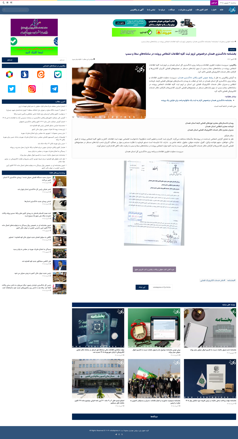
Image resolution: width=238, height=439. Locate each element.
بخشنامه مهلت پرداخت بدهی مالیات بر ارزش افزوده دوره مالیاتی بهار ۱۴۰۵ (211, 400)
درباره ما (162, 9)
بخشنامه (215, 41)
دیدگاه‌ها (154, 416)
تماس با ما (151, 9)
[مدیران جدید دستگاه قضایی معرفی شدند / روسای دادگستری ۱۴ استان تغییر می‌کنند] (59, 181)
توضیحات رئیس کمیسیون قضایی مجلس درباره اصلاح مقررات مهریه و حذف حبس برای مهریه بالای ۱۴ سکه (34, 138)
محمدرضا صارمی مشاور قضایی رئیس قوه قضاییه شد (47, 125)
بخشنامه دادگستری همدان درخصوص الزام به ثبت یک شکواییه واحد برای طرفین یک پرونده (196, 100)
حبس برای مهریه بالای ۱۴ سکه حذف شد (51, 143)
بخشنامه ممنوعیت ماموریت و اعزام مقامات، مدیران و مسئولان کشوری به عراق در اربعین (155, 401)
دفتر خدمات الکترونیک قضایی (212, 280)
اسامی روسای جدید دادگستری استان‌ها (38, 201)
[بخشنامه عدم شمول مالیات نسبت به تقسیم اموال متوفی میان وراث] (210, 328)
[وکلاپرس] (232, 10)
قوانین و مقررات (186, 9)
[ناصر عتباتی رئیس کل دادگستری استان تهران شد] (59, 193)
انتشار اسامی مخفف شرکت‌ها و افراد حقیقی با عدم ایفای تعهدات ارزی (42, 106)
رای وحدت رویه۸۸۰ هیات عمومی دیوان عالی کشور (48, 129)
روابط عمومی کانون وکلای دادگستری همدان (195, 77)
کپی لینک (142, 287)
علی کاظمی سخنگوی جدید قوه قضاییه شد (36, 261)
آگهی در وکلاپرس (137, 9)
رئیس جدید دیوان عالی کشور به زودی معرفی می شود (33, 273)
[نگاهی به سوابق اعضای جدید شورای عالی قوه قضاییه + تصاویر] (59, 241)
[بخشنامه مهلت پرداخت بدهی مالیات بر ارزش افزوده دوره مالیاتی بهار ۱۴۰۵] (210, 378)
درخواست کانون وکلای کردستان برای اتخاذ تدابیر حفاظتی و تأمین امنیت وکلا (39, 114)
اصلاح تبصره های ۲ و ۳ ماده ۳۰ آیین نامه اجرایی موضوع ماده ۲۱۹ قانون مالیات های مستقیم (99, 401)
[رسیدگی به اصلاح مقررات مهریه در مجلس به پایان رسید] (59, 253)
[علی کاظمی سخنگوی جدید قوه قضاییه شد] (59, 265)
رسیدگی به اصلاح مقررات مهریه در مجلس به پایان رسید (46, 151)
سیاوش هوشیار (134, 430)
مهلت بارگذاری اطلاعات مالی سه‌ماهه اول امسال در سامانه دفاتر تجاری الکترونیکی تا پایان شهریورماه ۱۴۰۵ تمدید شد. (100, 351)
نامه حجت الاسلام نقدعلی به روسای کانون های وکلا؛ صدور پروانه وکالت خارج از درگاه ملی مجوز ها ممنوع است (26, 214)
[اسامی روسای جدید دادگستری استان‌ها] (59, 205)
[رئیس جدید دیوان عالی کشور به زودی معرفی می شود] (59, 277)
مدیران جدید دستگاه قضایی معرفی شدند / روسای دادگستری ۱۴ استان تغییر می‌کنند (27, 178)
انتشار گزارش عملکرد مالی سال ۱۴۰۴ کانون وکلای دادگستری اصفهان (42, 121)
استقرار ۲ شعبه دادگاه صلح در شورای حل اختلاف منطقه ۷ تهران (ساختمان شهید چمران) (35, 110)
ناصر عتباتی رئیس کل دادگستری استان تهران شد (34, 189)
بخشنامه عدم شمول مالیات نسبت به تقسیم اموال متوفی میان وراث (213, 349)
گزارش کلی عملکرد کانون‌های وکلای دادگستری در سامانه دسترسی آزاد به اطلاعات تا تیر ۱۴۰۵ (33, 117)
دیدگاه (172, 9)
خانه (221, 9)
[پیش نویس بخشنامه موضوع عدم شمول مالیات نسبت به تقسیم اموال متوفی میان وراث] (154, 328)
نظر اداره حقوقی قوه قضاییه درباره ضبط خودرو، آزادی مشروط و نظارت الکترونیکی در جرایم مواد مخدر (35, 160)
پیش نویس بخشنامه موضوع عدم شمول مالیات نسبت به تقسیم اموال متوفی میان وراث (156, 351)
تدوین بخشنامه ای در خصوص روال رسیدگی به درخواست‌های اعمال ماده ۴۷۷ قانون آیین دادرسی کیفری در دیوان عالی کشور (35, 166)
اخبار (214, 9)
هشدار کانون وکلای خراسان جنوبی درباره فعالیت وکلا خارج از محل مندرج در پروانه (37, 147)
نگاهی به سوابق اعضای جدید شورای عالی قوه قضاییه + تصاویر (30, 237)
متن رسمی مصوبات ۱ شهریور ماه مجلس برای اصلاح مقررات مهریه (43, 133)
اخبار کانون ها (202, 9)
